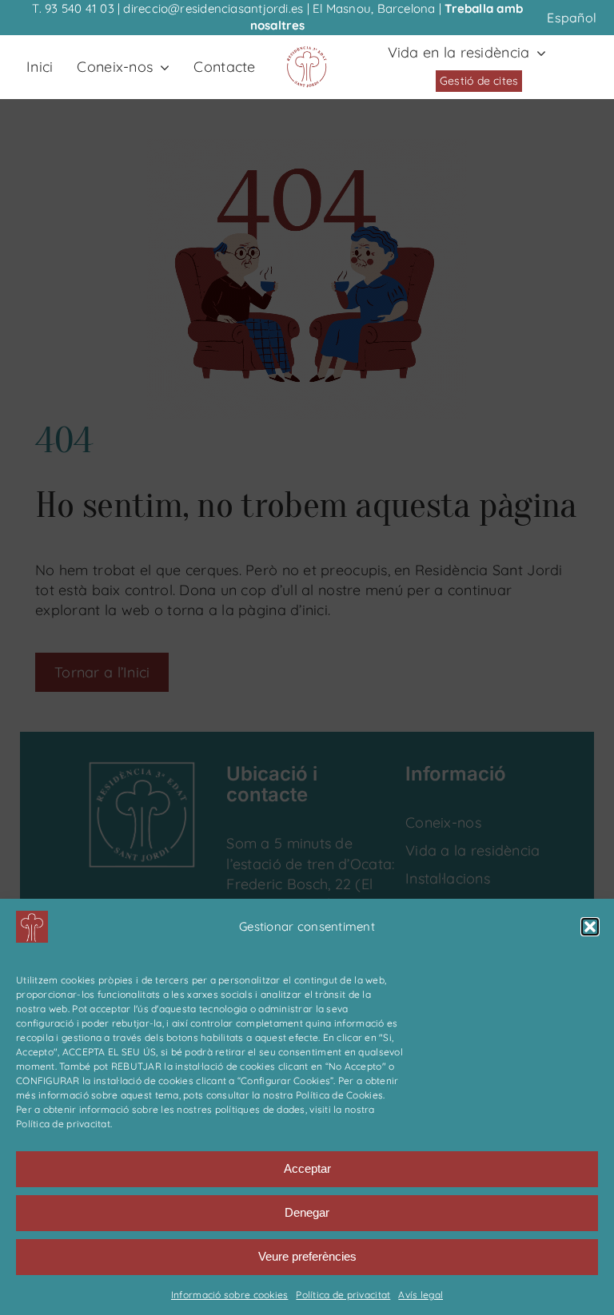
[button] (590, 927)
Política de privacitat (343, 1295)
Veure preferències (307, 1256)
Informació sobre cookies (229, 1295)
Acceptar (307, 1168)
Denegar (307, 1212)
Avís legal (420, 1295)
